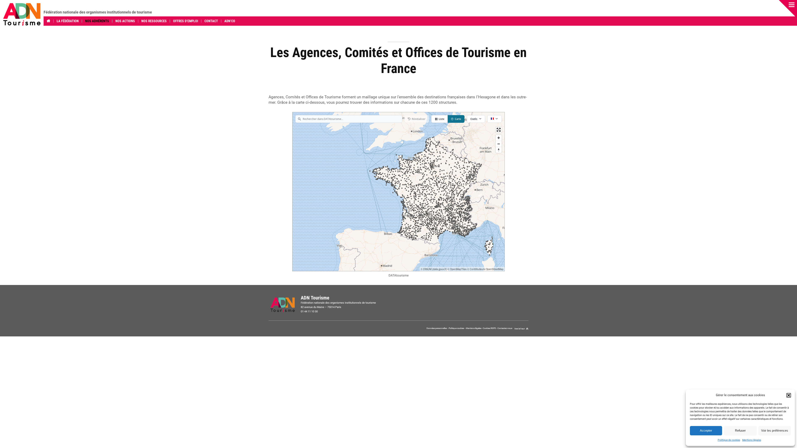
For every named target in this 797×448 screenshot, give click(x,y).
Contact (211, 21)
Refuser (740, 430)
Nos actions (125, 21)
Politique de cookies (729, 440)
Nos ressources (154, 21)
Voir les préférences (774, 430)
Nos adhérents (97, 21)
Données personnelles (437, 328)
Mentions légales (751, 440)
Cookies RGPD (489, 328)
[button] (789, 395)
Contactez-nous (505, 328)
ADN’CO (229, 21)
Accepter (706, 430)
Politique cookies (456, 328)
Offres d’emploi (185, 21)
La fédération (68, 21)
